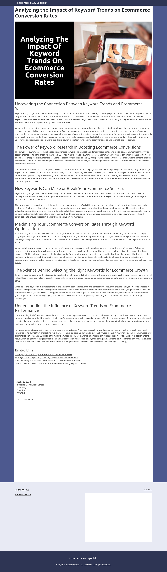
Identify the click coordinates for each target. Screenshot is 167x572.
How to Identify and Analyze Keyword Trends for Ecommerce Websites (47, 360)
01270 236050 (26, 399)
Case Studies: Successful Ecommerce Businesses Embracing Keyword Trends (50, 363)
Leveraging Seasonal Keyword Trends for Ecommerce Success (43, 354)
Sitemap (148, 489)
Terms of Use (22, 489)
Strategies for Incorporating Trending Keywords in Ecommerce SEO (46, 357)
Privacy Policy (23, 494)
